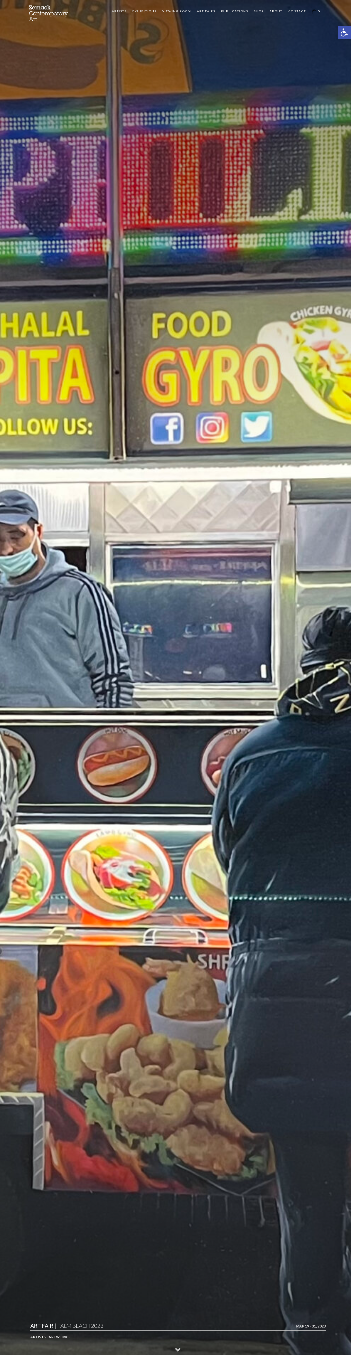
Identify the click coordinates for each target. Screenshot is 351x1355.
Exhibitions (144, 11)
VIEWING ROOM (176, 11)
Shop (259, 11)
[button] (344, 32)
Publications (234, 11)
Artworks (59, 1337)
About (276, 11)
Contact (297, 11)
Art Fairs (206, 11)
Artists (119, 11)
